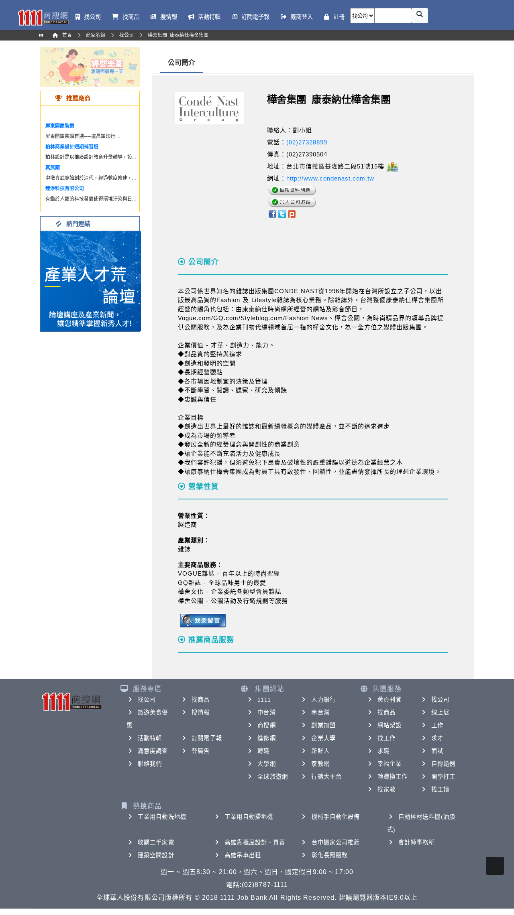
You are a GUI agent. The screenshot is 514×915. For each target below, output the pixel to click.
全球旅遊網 (272, 776)
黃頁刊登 (389, 699)
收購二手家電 (156, 842)
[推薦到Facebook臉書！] (272, 213)
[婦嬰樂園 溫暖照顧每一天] (90, 66)
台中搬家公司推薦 (336, 842)
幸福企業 (389, 764)
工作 (437, 725)
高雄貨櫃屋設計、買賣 (254, 842)
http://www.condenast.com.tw (330, 178)
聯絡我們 (150, 764)
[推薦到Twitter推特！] (282, 213)
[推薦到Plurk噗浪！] (292, 213)
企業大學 (323, 738)
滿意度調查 (153, 751)
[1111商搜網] (42, 17)
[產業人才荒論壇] (91, 280)
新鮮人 (320, 751)
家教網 (320, 764)
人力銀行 (323, 699)
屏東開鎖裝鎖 (59, 126)
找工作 (386, 738)
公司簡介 (181, 63)
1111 (264, 699)
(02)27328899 (306, 142)
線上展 (440, 712)
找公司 (147, 699)
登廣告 (201, 751)
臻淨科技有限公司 (64, 188)
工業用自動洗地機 (162, 817)
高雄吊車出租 (242, 855)
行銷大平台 (326, 776)
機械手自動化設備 (336, 817)
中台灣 (266, 712)
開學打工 (443, 776)
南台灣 (320, 712)
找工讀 (440, 789)
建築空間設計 (156, 855)
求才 (437, 738)
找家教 (386, 789)
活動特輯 (150, 738)
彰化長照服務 (330, 855)
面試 (437, 751)
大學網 (266, 764)
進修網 (266, 738)
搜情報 (201, 712)
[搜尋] (419, 15)
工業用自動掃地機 (248, 817)
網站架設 (389, 725)
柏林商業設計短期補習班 (71, 147)
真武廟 (52, 167)
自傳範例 (443, 764)
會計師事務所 (416, 842)
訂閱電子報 (207, 738)
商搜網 (266, 725)
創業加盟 (323, 725)
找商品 (201, 699)
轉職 (263, 751)
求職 (383, 751)
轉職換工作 (392, 776)
